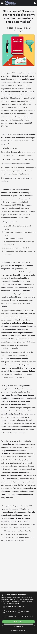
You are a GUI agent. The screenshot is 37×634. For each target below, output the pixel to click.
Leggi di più (15, 603)
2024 (11, 28)
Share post (19, 31)
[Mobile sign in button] (34, 3)
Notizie (19, 28)
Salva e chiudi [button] (18, 621)
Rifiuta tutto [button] (18, 626)
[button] (18, 630)
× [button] (35, 593)
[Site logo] (10, 3)
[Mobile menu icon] (2, 3)
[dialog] (18, 613)
